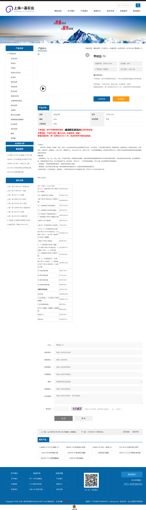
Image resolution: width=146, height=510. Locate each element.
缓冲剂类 (14, 91)
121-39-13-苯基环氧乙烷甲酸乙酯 (19, 168)
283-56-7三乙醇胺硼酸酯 (50, 458)
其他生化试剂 (15, 73)
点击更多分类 (19, 143)
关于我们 (71, 11)
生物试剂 (12, 54)
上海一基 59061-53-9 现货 (16, 199)
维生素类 (14, 105)
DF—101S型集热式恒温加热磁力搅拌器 (37, 479)
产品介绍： (43, 108)
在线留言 (123, 11)
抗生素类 (14, 124)
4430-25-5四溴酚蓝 (76, 458)
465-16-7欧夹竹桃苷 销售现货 (37, 489)
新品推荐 (19, 149)
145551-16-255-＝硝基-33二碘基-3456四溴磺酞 (19, 163)
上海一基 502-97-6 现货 (15, 212)
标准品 (13, 63)
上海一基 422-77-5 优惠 (15, 195)
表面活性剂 (15, 96)
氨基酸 (13, 138)
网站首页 (58, 11)
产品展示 (84, 11)
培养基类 (14, 87)
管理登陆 (139, 501)
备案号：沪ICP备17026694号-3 (97, 501)
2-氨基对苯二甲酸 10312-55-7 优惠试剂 (19, 224)
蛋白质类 (14, 129)
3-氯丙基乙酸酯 (103, 453)
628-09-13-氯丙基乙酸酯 (76, 453)
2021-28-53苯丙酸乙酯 (15, 172)
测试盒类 (14, 82)
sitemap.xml (114, 501)
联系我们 (136, 11)
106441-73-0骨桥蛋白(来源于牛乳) (19, 159)
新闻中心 (97, 11)
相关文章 (19, 180)
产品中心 (105, 48)
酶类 (12, 133)
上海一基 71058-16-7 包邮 (16, 191)
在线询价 (102, 99)
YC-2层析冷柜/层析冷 (37, 484)
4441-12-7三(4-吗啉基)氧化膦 (130, 453)
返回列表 (135, 432)
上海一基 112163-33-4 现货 (17, 203)
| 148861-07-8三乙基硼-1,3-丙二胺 (19, 155)
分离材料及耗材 (16, 101)
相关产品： (43, 440)
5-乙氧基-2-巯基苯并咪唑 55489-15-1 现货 (19, 220)
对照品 (13, 68)
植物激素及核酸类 (17, 119)
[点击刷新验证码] (77, 409)
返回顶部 (126, 432)
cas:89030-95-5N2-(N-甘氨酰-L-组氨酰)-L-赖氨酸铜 (65, 432)
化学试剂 (14, 58)
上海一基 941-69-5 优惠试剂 (17, 216)
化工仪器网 (132, 501)
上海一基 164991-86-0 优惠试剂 (18, 208)
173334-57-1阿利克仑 (95, 432)
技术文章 (110, 11)
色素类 (13, 110)
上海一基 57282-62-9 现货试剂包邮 (19, 186)
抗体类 (13, 77)
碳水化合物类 (15, 115)
